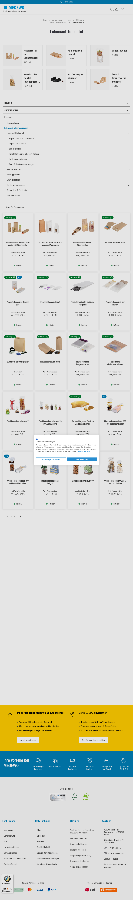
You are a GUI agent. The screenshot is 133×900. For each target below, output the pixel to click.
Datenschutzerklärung (83, 451)
